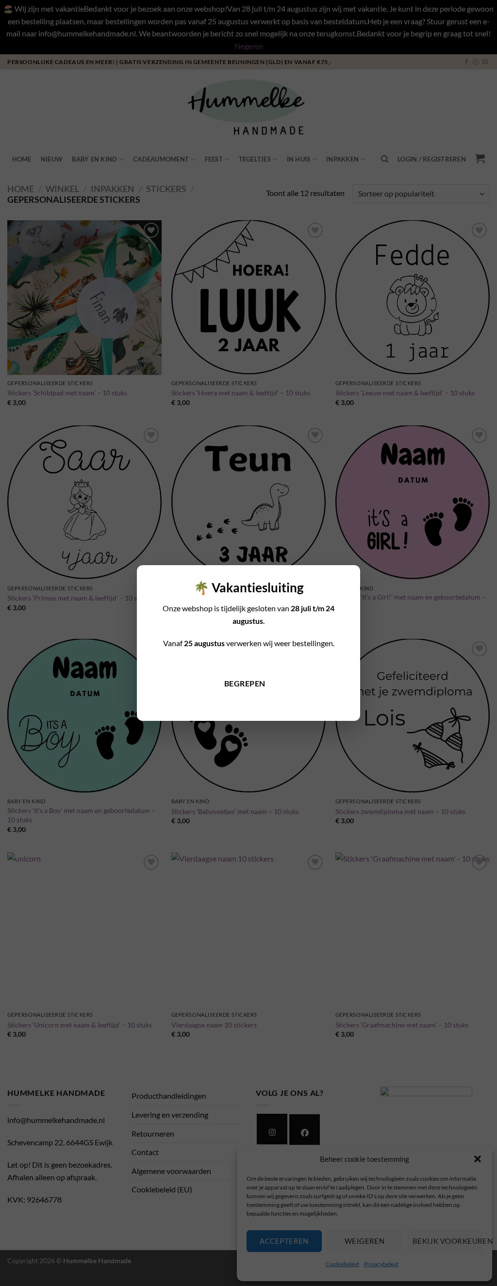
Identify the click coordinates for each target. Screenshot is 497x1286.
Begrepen (244, 683)
